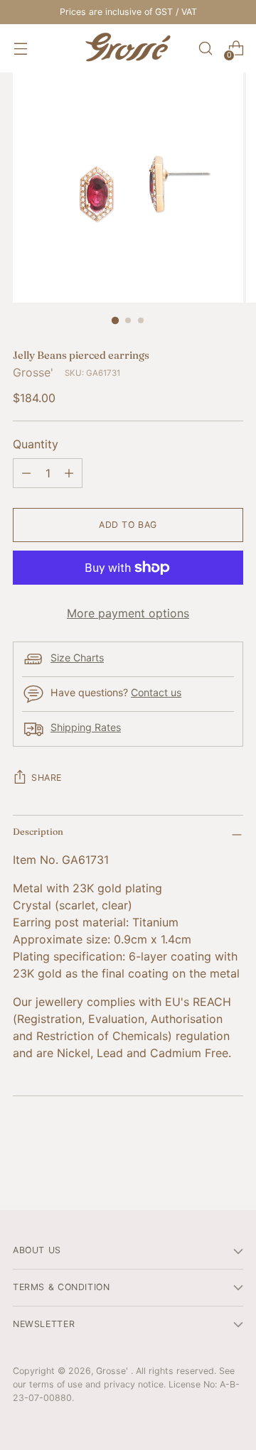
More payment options (128, 613)
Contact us (156, 692)
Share (46, 777)
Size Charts (77, 657)
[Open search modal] (205, 48)
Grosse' (33, 372)
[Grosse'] (128, 48)
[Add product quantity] (69, 473)
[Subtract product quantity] (26, 473)
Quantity (35, 444)
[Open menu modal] (20, 48)
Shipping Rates (85, 727)
